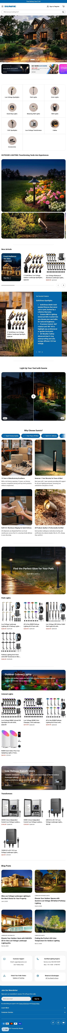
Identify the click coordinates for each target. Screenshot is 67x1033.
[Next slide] (38, 60)
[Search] (63, 12)
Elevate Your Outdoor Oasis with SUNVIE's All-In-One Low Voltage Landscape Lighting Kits (16, 940)
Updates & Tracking (18, 978)
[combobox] (33, 12)
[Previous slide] (28, 60)
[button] (32, 59)
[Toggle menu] (2, 6)
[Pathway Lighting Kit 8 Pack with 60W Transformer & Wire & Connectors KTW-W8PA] (11, 642)
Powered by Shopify (17, 1028)
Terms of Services (24, 1003)
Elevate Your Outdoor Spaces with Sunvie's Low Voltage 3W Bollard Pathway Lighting (50, 900)
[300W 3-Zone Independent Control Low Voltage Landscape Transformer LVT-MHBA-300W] (11, 807)
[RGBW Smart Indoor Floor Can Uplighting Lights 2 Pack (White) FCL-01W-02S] (11, 738)
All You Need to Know (52, 978)
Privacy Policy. (35, 1003)
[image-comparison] (33, 396)
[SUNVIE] (15, 69)
